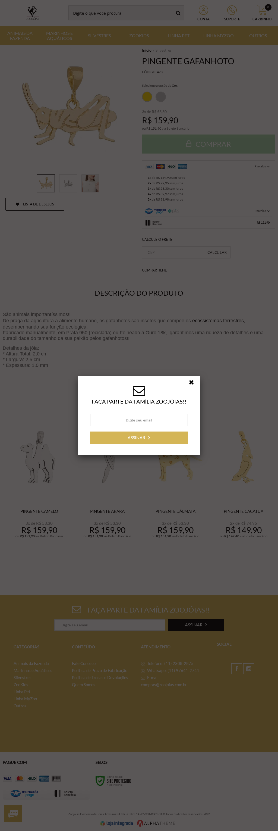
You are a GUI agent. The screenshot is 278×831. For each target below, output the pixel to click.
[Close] (194, 384)
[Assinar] (139, 438)
